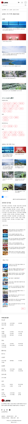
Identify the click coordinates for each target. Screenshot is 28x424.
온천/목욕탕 (14, 134)
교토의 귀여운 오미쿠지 (7, 41)
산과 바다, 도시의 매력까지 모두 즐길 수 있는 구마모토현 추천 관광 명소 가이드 (17, 287)
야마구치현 (4, 205)
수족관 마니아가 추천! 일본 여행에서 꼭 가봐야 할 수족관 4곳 (17, 265)
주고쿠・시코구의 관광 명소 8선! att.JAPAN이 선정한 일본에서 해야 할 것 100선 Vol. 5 (17, 243)
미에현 (4, 207)
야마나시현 (13, 207)
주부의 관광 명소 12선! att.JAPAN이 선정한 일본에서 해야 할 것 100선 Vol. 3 (17, 230)
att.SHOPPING (4, 411)
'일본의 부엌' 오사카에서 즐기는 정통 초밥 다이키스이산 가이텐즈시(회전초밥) (17, 252)
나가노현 (18, 209)
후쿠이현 (13, 209)
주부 (2, 328)
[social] (1, 410)
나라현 (16, 217)
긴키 (8, 9)
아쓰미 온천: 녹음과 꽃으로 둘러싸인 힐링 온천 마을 (17, 282)
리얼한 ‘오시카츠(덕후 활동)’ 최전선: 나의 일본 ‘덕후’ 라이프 (17, 291)
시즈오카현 (23, 209)
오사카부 (12, 217)
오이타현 (7, 210)
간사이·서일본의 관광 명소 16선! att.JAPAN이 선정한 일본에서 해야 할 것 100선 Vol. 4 (14, 30)
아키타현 (9, 215)
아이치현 (21, 207)
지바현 (23, 217)
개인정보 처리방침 (5, 417)
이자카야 (21, 108)
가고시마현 (9, 212)
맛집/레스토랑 (5, 100)
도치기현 (12, 219)
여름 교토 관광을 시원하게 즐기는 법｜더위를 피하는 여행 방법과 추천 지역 (17, 269)
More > (23, 308)
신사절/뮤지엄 (21, 134)
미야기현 (12, 214)
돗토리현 (24, 205)
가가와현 (4, 214)
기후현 (17, 207)
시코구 (3, 357)
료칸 (15, 126)
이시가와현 (8, 209)
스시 (16, 108)
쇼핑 (15, 132)
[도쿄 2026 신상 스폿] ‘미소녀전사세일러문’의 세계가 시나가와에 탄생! (17, 300)
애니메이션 (5, 117)
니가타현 (4, 209)
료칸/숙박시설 (5, 123)
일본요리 (11, 108)
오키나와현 (19, 215)
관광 (3, 129)
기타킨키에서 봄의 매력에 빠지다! (9, 78)
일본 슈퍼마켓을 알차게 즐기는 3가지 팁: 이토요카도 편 (17, 304)
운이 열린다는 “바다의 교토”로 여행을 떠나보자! (12, 66)
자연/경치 (5, 137)
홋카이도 (14, 212)
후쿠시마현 (4, 215)
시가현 (20, 217)
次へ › (7, 196)
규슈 (2, 340)
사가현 (3, 210)
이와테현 (22, 214)
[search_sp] (25, 5)
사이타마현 (4, 219)
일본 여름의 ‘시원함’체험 (14, 278)
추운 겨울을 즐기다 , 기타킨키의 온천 (20, 192)
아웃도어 (5, 132)
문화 (3, 114)
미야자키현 (12, 210)
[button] (19, 2)
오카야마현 (9, 205)
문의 (16, 416)
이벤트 (10, 132)
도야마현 (8, 207)
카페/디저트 (21, 103)
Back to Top (13, 422)
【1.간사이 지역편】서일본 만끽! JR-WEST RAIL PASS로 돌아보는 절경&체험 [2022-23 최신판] (14, 54)
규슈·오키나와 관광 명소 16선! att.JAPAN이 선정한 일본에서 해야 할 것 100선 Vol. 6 (17, 239)
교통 (4, 134)
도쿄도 (8, 219)
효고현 (3, 217)
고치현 (8, 214)
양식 (4, 111)
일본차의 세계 (5, 191)
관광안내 (3, 416)
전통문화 (16, 117)
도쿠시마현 (19, 212)
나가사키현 (4, 212)
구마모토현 (17, 210)
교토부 (10, 9)
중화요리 (5, 108)
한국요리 (9, 111)
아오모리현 (14, 215)
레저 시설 (20, 132)
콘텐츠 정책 (13, 417)
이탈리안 (14, 103)
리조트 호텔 (10, 126)
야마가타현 (17, 214)
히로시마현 (19, 205)
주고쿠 (3, 320)
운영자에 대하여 (10, 416)
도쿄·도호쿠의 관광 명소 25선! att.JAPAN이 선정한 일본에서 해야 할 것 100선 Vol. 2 (17, 248)
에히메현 (24, 212)
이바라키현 (4, 221)
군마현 (22, 219)
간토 (2, 389)
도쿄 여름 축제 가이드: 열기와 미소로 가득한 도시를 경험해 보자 (17, 295)
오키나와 (3, 374)
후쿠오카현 (23, 210)
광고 (18, 417)
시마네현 (14, 205)
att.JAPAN (4, 9)
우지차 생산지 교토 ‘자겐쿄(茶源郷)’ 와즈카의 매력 (12, 90)
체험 (8, 134)
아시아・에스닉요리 (7, 103)
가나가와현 (17, 219)
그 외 (11, 117)
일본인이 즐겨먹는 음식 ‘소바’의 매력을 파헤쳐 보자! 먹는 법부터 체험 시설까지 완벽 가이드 (17, 274)
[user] (22, 2)
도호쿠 (3, 366)
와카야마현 (7, 217)
